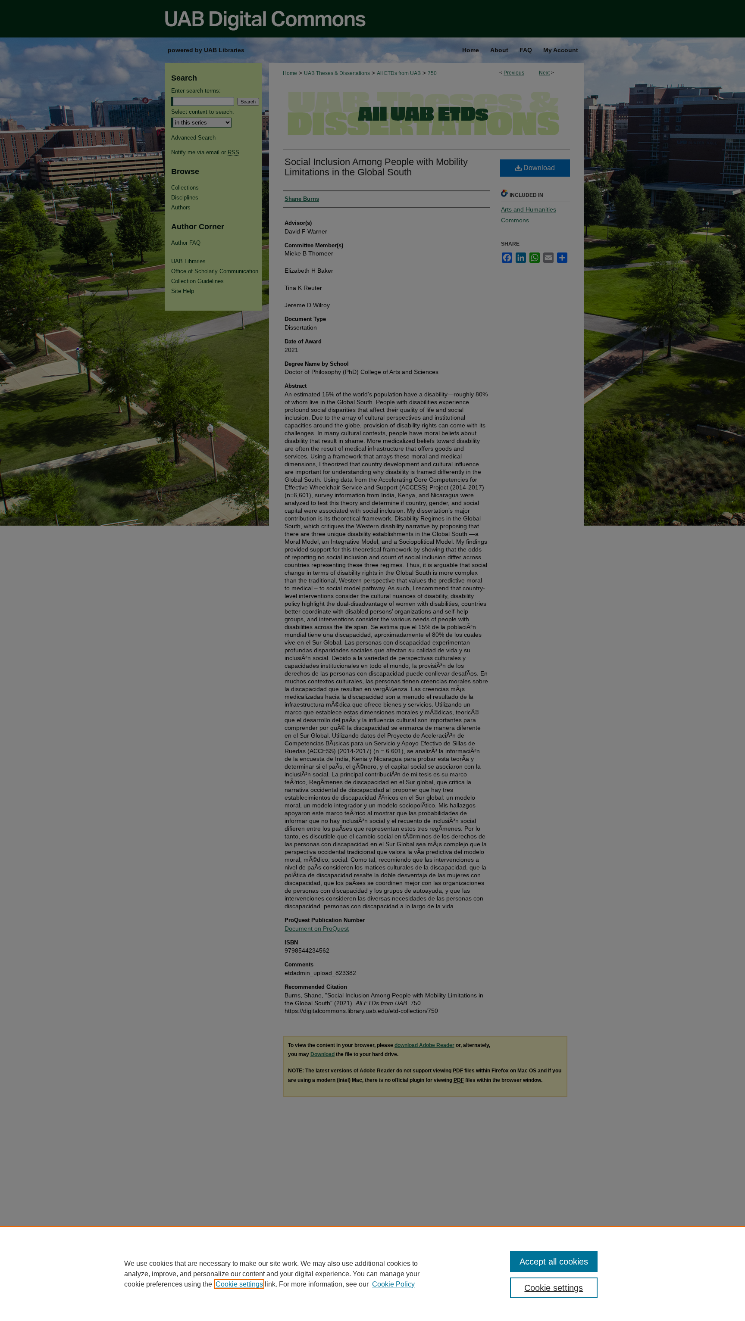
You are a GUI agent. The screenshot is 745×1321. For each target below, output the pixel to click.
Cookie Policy (393, 1284)
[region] (372, 1273)
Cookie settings (239, 1284)
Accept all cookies (554, 1261)
